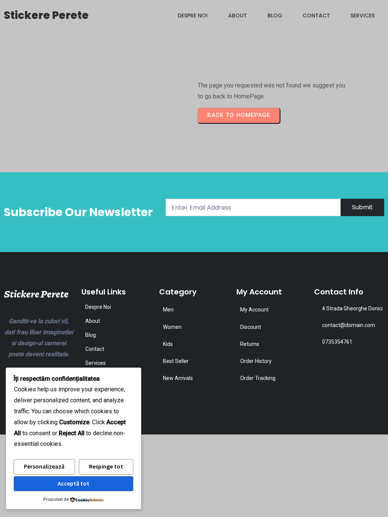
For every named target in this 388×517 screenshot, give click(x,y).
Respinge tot (106, 466)
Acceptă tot (73, 483)
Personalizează (44, 466)
